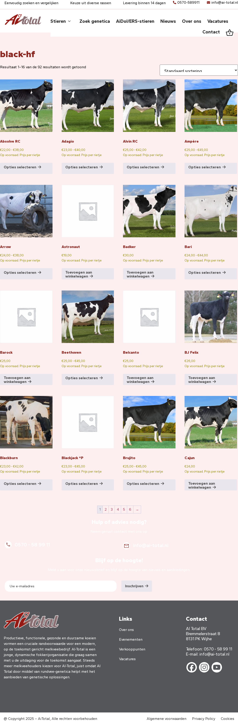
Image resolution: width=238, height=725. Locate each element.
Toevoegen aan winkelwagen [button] (78, 274)
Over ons (126, 629)
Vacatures (127, 659)
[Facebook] (191, 667)
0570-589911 (188, 2)
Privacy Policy (203, 718)
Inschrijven (134, 586)
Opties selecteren (20, 167)
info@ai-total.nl (224, 2)
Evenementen (130, 639)
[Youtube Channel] (217, 667)
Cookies (227, 718)
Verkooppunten (132, 649)
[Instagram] (204, 667)
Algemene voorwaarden (166, 718)
